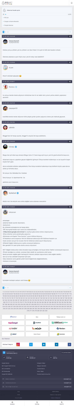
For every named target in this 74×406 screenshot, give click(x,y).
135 (59, 298)
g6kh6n (12, 127)
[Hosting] (13, 317)
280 (38, 310)
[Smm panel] (61, 322)
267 (49, 308)
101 (46, 296)
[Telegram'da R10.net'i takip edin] (43, 344)
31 (51, 291)
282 (43, 310)
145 (13, 300)
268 (52, 308)
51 (20, 294)
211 (40, 304)
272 (62, 308)
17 (25, 291)
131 (49, 298)
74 (63, 294)
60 (37, 294)
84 (13, 296)
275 (70, 308)
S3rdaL (11, 147)
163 (58, 300)
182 (35, 302)
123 (29, 298)
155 (38, 300)
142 (6, 300)
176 (21, 302)
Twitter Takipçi (40, 371)
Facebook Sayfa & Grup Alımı (43, 374)
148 (21, 300)
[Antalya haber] (61, 334)
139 (68, 298)
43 (5, 294)
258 (25, 308)
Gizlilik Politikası (55, 391)
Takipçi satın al (60, 317)
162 (55, 300)
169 (4, 302)
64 (45, 294)
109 (66, 296)
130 (46, 298)
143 (8, 300)
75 (65, 294)
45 (9, 294)
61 (39, 294)
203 (19, 304)
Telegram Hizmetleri (41, 365)
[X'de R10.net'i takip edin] (31, 344)
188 (50, 302)
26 (42, 291)
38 (65, 291)
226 (9, 306)
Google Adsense (5, 363)
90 (24, 296)
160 (51, 300)
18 (27, 291)
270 (57, 308)
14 (20, 291)
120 (21, 298)
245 (60, 306)
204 (22, 304)
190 (55, 302)
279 (35, 310)
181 (33, 302)
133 (54, 298)
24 (38, 291)
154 (36, 300)
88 (20, 296)
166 (65, 300)
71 (58, 294)
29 (48, 291)
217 (55, 304)
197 (4, 304)
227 (12, 306)
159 (48, 300)
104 (53, 296)
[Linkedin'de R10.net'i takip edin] (56, 344)
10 (13, 291)
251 (7, 308)
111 (70, 296)
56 (30, 294)
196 (70, 302)
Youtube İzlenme (41, 368)
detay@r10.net (67, 386)
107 (61, 296)
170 (7, 302)
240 (46, 306)
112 (3, 298)
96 (35, 296)
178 (25, 302)
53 (24, 294)
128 (41, 298)
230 (20, 306)
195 (67, 302)
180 (30, 302)
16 (23, 291)
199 (8, 304)
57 (32, 294)
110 (68, 296)
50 (18, 294)
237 (38, 306)
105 (56, 296)
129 (44, 298)
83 (11, 296)
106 (58, 296)
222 (68, 304)
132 (51, 298)
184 (40, 302)
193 (62, 302)
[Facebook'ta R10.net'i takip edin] (69, 344)
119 (19, 298)
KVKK (18, 394)
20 (31, 291)
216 (52, 304)
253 (12, 308)
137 (64, 298)
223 (70, 304)
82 (9, 296)
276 (28, 310)
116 (12, 298)
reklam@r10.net (67, 379)
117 (14, 298)
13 (18, 291)
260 (31, 308)
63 (43, 294)
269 (55, 308)
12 (17, 291)
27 (44, 291)
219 (60, 304)
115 (10, 298)
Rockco (12, 87)
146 (16, 300)
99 (41, 296)
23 (36, 291)
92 (28, 296)
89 (22, 296)
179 (28, 302)
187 (48, 302)
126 (36, 298)
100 (43, 296)
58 (33, 294)
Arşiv (18, 391)
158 (46, 300)
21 (32, 291)
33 (55, 291)
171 (9, 302)
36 (61, 291)
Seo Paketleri (6, 338)
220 (62, 304)
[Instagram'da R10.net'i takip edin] (18, 344)
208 (32, 304)
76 (67, 294)
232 (25, 306)
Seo (37, 317)
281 (41, 310)
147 (18, 300)
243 (54, 306)
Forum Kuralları (18, 397)
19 (29, 291)
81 (7, 296)
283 (46, 310)
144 (11, 300)
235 (33, 306)
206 (27, 304)
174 (16, 302)
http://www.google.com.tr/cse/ (14, 232)
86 (16, 296)
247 (65, 306)
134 (56, 298)
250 (4, 308)
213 (45, 304)
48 (15, 294)
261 (33, 308)
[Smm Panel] (13, 322)
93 (30, 296)
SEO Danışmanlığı (6, 371)
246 (62, 306)
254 (14, 308)
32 (53, 291)
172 (11, 302)
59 (35, 294)
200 (11, 304)
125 (34, 298)
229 (17, 306)
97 (37, 296)
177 (23, 302)
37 (63, 291)
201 (14, 304)
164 (60, 300)
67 (51, 294)
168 (70, 300)
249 (70, 306)
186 (45, 302)
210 (38, 304)
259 (28, 308)
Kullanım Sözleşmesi (55, 397)
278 (33, 310)
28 (46, 291)
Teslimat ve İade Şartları (55, 394)
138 (66, 298)
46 (11, 294)
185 (43, 302)
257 (23, 308)
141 (4, 300)
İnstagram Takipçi (41, 363)
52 (22, 294)
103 (51, 296)
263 (38, 308)
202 (16, 304)
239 (44, 306)
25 (40, 291)
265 (44, 308)
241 (49, 306)
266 (47, 308)
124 (31, 298)
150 (26, 300)
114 (8, 298)
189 (53, 302)
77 (69, 294)
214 (47, 304)
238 (41, 306)
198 (6, 304)
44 (7, 294)
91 (26, 296)
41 (70, 291)
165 (63, 300)
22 (34, 291)
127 (39, 298)
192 (60, 302)
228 (14, 306)
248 (68, 306)
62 (41, 294)
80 (5, 296)
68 (52, 294)
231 (22, 306)
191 (57, 302)
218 (57, 304)
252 (9, 308)
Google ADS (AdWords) (7, 374)
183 (38, 302)
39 (67, 291)
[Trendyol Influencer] (37, 328)
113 (5, 298)
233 (27, 306)
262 (36, 308)
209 (35, 304)
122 (26, 298)
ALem (11, 67)
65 (47, 294)
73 (62, 294)
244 (57, 306)
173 (14, 302)
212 (42, 304)
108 (63, 296)
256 (20, 308)
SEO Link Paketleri (6, 368)
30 (49, 291)
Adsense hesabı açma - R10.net (7, 3)
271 (60, 308)
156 (41, 300)
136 (61, 298)
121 (24, 298)
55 (28, 294)
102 (48, 296)
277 (30, 310)
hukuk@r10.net (67, 382)
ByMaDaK (12, 193)
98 (39, 296)
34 (57, 291)
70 (56, 294)
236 (36, 306)
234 (30, 306)
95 (33, 296)
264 (41, 308)
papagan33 (13, 108)
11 (15, 291)
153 (33, 300)
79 (3, 296)
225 (6, 306)
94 (32, 296)
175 (18, 302)
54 (26, 294)
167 (68, 300)
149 (23, 300)
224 (4, 306)
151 (28, 300)
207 (30, 304)
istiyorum (12, 212)
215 (50, 304)
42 (3, 294)
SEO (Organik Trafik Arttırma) (8, 365)
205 (24, 304)
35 (59, 291)
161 (53, 300)
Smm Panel (37, 334)
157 (43, 300)
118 (17, 298)
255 (17, 308)
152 (31, 300)
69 (54, 294)
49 (16, 294)
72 (60, 294)
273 (65, 308)
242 (51, 306)
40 (68, 291)
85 (15, 296)
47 (13, 294)
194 (65, 302)
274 (67, 308)
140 (71, 298)
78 (70, 294)
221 (65, 304)
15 (22, 291)
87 (18, 296)
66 (49, 294)
